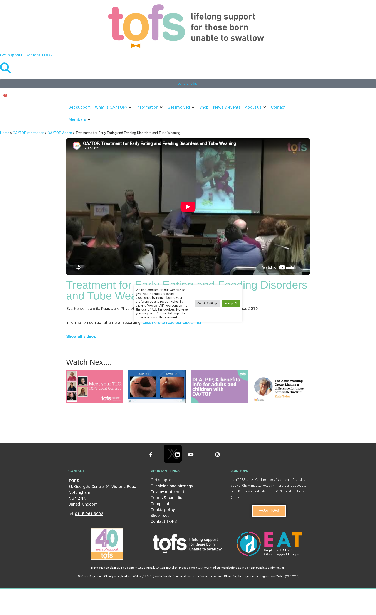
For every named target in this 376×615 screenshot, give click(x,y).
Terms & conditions (169, 497)
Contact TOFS (38, 54)
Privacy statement (167, 491)
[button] (113, 107)
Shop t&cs (160, 515)
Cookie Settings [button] (207, 303)
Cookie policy (163, 509)
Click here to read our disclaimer (172, 322)
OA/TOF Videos (60, 133)
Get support (11, 54)
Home (4, 133)
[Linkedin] (181, 458)
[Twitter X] (168, 449)
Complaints (161, 503)
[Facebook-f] (154, 458)
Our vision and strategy (172, 485)
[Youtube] (194, 458)
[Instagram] (221, 458)
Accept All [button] (231, 303)
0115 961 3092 (89, 513)
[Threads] (208, 458)
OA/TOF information (28, 133)
